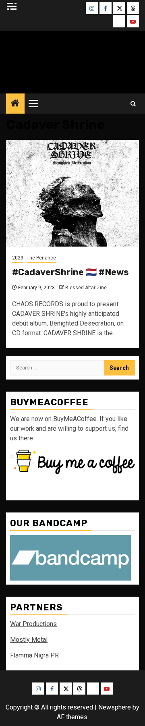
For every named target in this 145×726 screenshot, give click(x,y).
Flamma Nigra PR (34, 655)
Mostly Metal (29, 639)
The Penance (41, 258)
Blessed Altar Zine (86, 287)
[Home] (15, 104)
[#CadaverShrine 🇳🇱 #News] (72, 193)
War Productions (33, 624)
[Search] (133, 104)
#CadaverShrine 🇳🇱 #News (70, 272)
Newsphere (114, 707)
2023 (17, 258)
